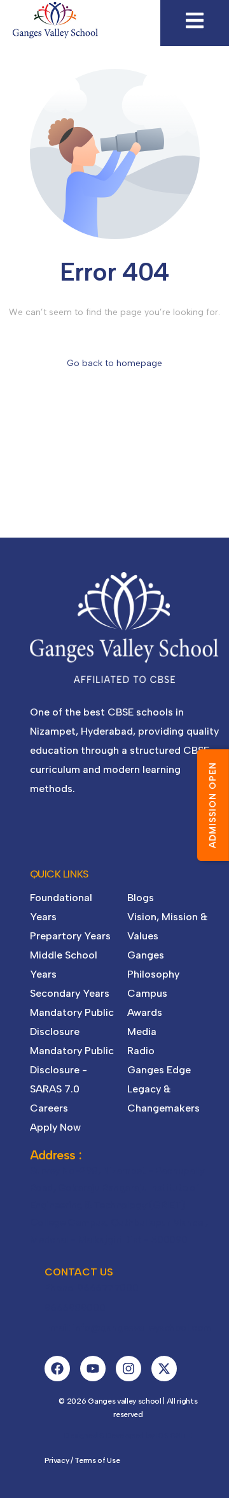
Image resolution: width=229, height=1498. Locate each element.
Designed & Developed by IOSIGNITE (127, 1435)
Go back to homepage (114, 363)
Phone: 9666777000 (92, 1288)
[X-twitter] (164, 1368)
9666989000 (75, 1308)
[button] (194, 20)
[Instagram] (128, 1368)
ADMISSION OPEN (212, 805)
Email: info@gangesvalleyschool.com (128, 1327)
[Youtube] (93, 1368)
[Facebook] (57, 1368)
